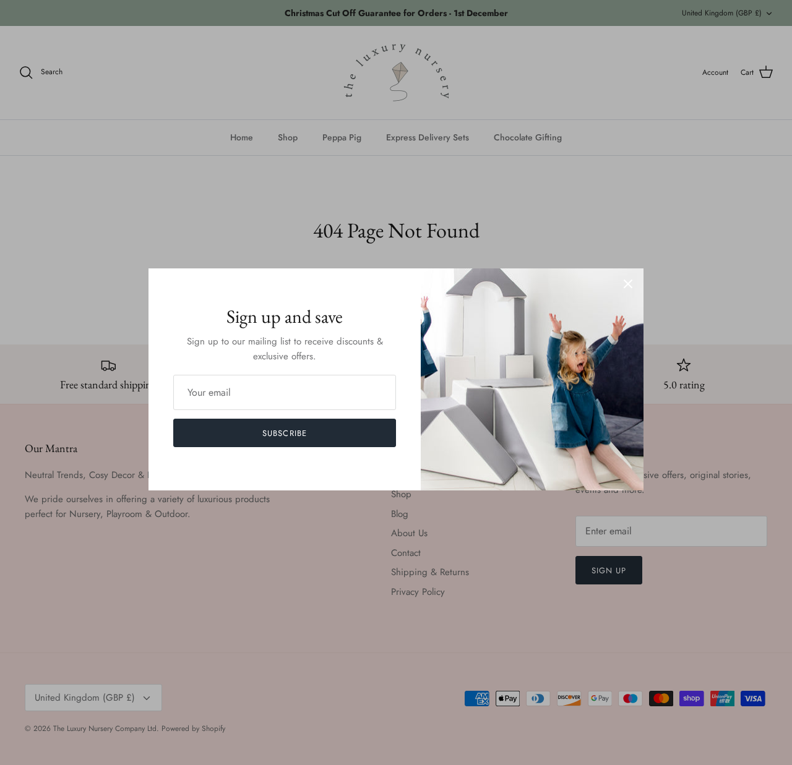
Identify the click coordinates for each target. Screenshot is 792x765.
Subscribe (284, 433)
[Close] (628, 283)
